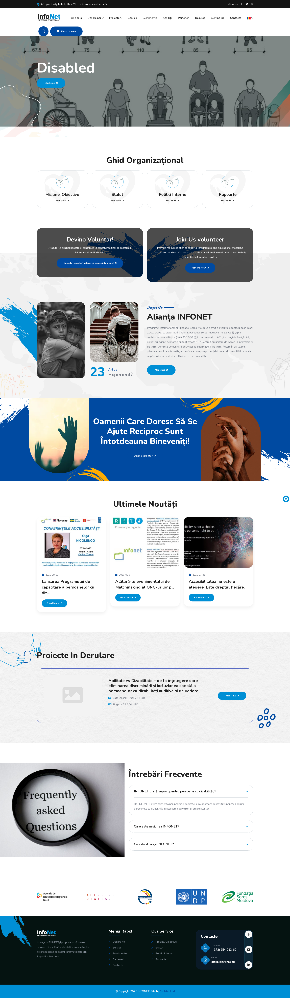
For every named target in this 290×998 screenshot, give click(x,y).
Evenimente (149, 18)
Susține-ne (217, 18)
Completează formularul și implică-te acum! (88, 263)
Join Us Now (199, 267)
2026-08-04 (98, 574)
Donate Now (68, 31)
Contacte (235, 18)
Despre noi (94, 18)
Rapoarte (160, 957)
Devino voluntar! (143, 455)
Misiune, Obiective (166, 939)
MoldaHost (167, 989)
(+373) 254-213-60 (223, 948)
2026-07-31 (171, 574)
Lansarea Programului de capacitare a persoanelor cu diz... (40, 587)
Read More (99, 597)
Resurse (200, 18)
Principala (76, 18)
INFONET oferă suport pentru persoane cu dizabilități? (175, 789)
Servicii (132, 18)
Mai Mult (50, 93)
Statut (159, 945)
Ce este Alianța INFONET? (154, 842)
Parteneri (183, 18)
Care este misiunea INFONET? (156, 824)
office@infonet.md (223, 960)
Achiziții (167, 18)
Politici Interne (164, 951)
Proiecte (114, 18)
